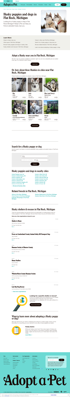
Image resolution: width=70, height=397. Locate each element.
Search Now (35, 64)
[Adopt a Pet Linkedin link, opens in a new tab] (58, 369)
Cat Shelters (15, 365)
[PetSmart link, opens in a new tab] (56, 391)
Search (35, 164)
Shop (50, 4)
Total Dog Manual (7, 362)
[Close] (68, 395)
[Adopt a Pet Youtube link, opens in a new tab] (53, 369)
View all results (35, 125)
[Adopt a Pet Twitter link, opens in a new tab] (49, 369)
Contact (23, 361)
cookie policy (7, 395)
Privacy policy (35, 359)
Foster (46, 4)
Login (57, 4)
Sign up (63, 4)
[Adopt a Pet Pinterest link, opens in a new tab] (51, 369)
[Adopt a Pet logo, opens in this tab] (35, 382)
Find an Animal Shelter (35, 304)
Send (62, 359)
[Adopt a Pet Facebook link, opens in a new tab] (47, 369)
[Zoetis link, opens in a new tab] (65, 391)
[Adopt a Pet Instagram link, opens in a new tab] (56, 369)
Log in (14, 368)
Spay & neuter (6, 361)
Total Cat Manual (7, 364)
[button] (23, 97)
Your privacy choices (36, 368)
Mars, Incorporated (35, 365)
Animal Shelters (16, 362)
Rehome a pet (6, 359)
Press (23, 362)
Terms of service (35, 361)
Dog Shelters (15, 363)
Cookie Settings (28, 392)
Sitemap (33, 358)
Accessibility (34, 364)
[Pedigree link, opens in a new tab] (61, 392)
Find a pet (5, 358)
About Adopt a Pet (25, 358)
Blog (23, 359)
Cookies (33, 362)
